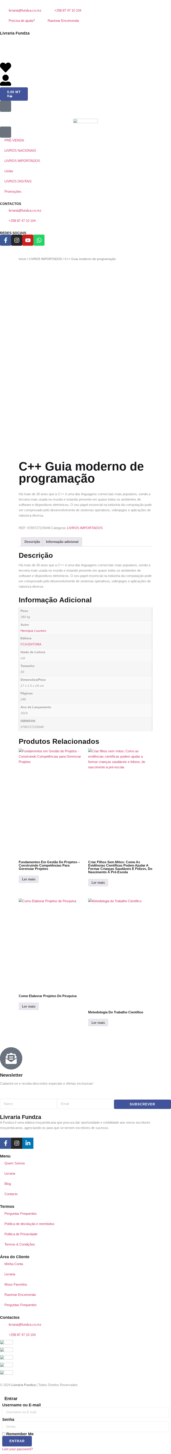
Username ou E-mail (21, 1405)
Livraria (9, 1173)
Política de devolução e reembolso (29, 1224)
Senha (8, 1419)
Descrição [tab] (32, 542)
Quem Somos (14, 1163)
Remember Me (19, 1434)
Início (22, 259)
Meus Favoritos (15, 1284)
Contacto (11, 1194)
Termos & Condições (19, 1244)
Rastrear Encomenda (20, 1295)
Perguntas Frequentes (20, 1213)
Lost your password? (17, 1449)
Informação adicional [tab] (62, 542)
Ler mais (28, 879)
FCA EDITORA (30, 644)
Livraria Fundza (15, 33)
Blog (7, 1184)
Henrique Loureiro (33, 630)
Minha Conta (13, 1264)
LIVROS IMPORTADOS (45, 259)
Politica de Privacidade (20, 1234)
